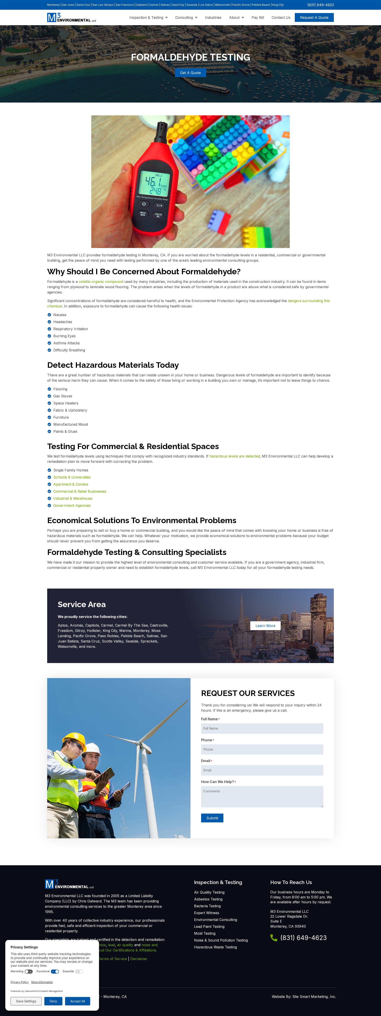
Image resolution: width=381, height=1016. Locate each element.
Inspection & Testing (146, 17)
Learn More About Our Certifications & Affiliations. (115, 950)
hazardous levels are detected (234, 456)
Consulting (184, 17)
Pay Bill (258, 17)
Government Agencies (72, 505)
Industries (213, 17)
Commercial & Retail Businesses (79, 491)
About (234, 17)
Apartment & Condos (70, 484)
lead (111, 945)
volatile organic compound (101, 281)
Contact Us (281, 17)
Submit (212, 818)
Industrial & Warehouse (72, 498)
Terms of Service (112, 959)
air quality (125, 945)
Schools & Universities (72, 477)
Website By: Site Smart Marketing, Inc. (304, 996)
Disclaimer (139, 959)
